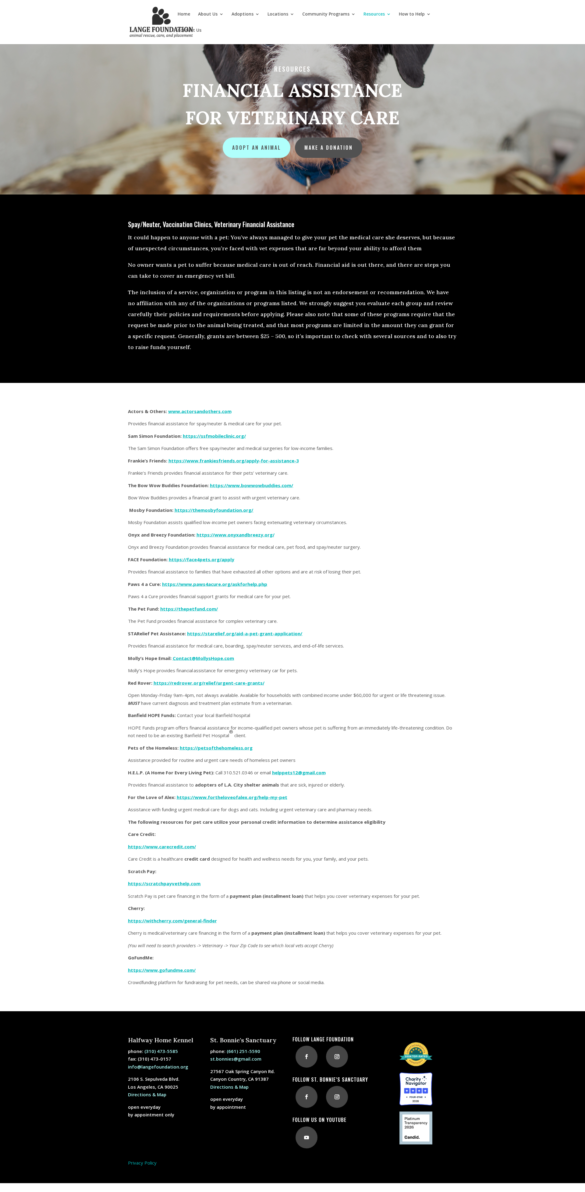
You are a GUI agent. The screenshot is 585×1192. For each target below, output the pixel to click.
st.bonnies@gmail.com (235, 1059)
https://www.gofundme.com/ (162, 970)
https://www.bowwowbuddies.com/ (251, 485)
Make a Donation (328, 147)
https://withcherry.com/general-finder (172, 921)
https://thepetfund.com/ (189, 609)
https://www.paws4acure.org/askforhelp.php (214, 584)
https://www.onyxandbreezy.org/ (236, 535)
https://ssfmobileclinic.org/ (214, 436)
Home (184, 14)
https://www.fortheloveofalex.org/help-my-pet (232, 797)
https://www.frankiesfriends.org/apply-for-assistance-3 (233, 461)
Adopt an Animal (256, 147)
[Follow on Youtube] (306, 1137)
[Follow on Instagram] (337, 1057)
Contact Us (189, 30)
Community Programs (325, 14)
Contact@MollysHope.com (203, 658)
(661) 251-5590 (243, 1051)
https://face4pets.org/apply (201, 559)
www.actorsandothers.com (200, 411)
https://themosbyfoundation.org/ (214, 510)
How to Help (412, 14)
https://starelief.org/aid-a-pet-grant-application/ (244, 633)
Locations (278, 14)
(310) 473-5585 (161, 1051)
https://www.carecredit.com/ (162, 847)
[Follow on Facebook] (306, 1057)
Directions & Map (147, 1094)
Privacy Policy (142, 1163)
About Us (208, 14)
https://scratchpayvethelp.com (164, 883)
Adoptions (243, 14)
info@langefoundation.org (158, 1067)
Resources (374, 14)
